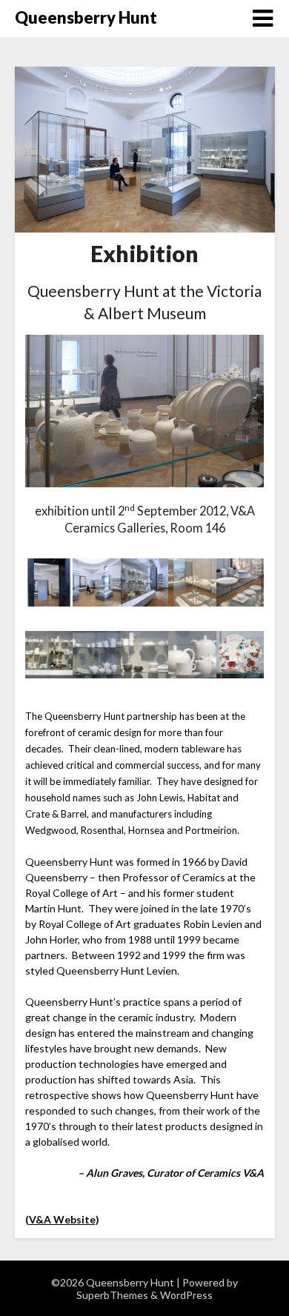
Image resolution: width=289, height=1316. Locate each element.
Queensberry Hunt (86, 17)
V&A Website (62, 1219)
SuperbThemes (112, 1295)
